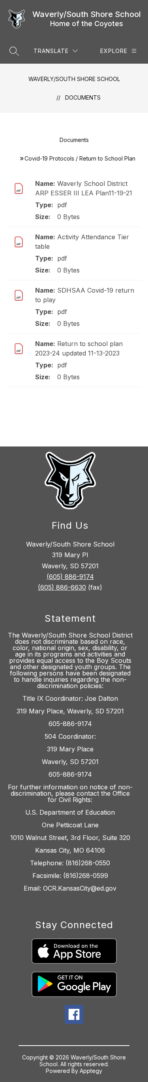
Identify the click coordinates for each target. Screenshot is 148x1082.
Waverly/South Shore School (74, 79)
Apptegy (91, 1070)
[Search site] (14, 51)
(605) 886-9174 (70, 577)
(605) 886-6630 (62, 587)
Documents (83, 97)
